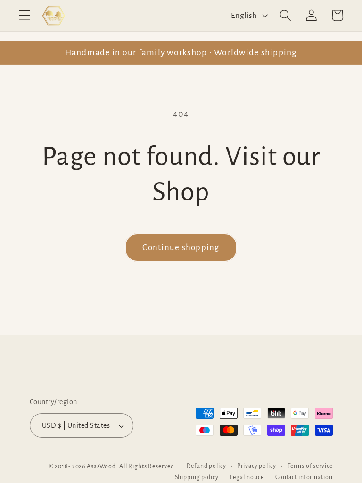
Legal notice (247, 477)
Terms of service (310, 466)
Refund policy (206, 466)
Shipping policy (197, 477)
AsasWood (101, 466)
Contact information (304, 477)
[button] (25, 15)
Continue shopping (180, 247)
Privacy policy (256, 466)
